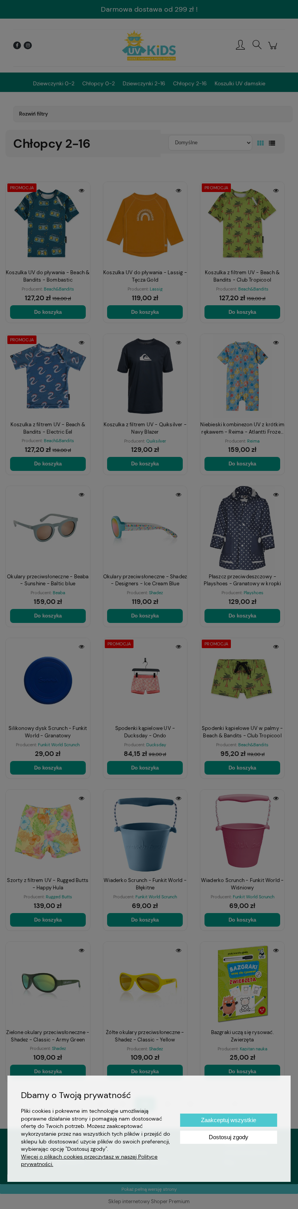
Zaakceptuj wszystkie (228, 1120)
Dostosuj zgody (228, 1137)
